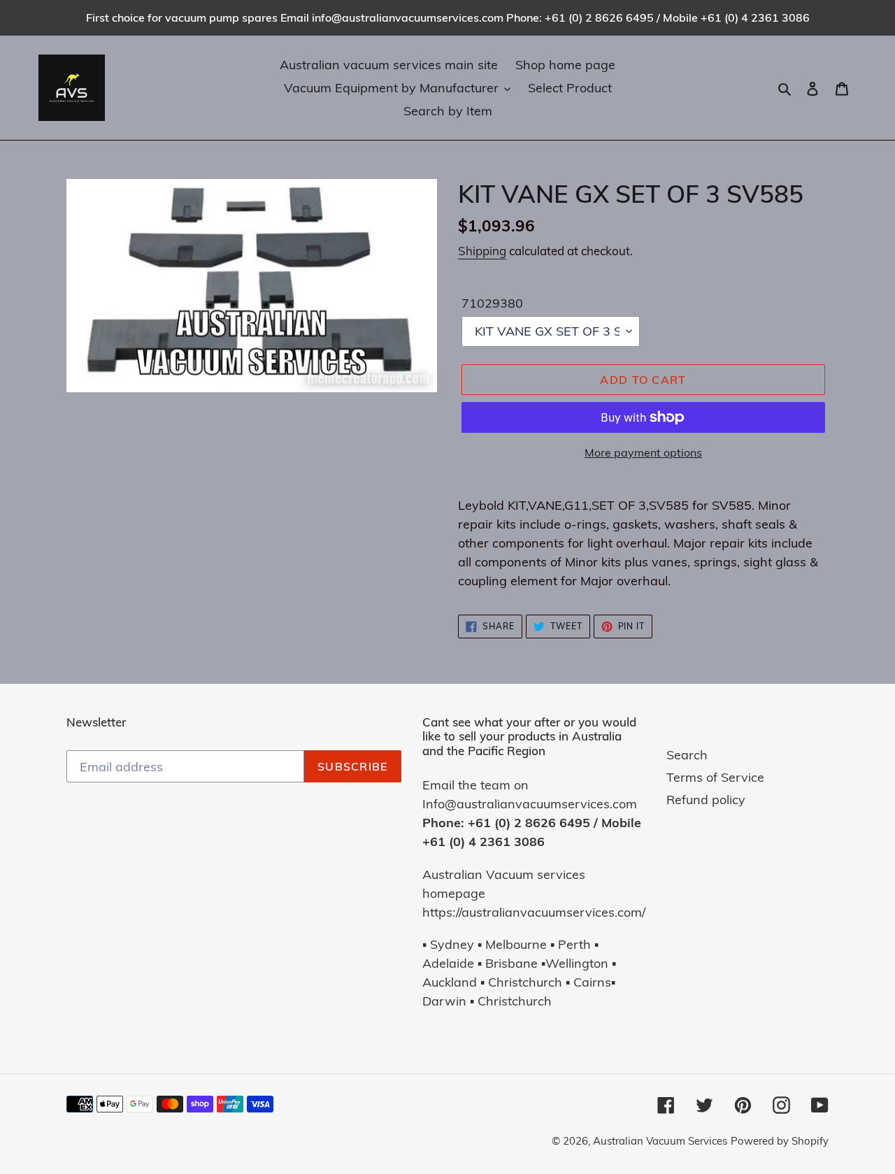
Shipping (482, 250)
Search (687, 755)
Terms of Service (715, 777)
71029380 (492, 303)
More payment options (643, 452)
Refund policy (705, 800)
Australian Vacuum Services (660, 1140)
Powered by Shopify (780, 1140)
